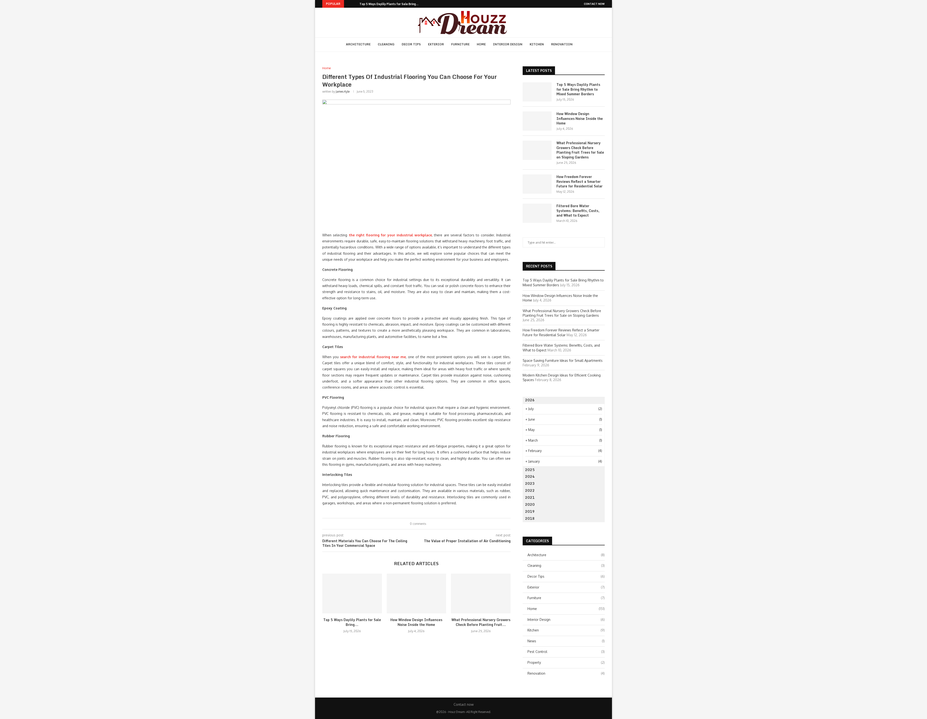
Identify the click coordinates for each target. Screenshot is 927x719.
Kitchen (537, 44)
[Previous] (348, 4)
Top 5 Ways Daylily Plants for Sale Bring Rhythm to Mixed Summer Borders (578, 89)
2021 (530, 497)
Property (566, 662)
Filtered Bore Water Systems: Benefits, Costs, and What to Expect (577, 211)
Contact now (594, 4)
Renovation (562, 44)
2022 (530, 490)
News (566, 641)
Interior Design (507, 44)
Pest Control (566, 652)
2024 (530, 476)
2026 (530, 400)
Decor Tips (411, 44)
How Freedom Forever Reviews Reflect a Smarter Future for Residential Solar (579, 181)
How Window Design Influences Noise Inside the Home (416, 622)
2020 (530, 504)
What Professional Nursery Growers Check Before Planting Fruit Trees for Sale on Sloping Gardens (580, 150)
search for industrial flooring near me (373, 357)
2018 (530, 518)
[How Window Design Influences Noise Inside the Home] (416, 593)
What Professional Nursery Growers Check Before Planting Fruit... (480, 622)
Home (481, 44)
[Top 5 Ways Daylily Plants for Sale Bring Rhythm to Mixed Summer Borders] (352, 593)
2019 (530, 511)
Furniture (460, 44)
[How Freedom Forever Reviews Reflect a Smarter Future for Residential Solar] (537, 184)
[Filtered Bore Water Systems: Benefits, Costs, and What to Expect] (537, 213)
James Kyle (343, 91)
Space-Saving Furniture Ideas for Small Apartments (563, 360)
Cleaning (386, 44)
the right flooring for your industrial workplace (390, 235)
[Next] (355, 4)
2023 (530, 483)
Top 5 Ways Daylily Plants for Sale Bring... (389, 4)
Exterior (436, 44)
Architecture (358, 44)
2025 (530, 469)
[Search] (582, 45)
